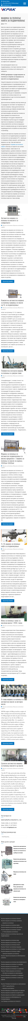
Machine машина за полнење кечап (10, 945)
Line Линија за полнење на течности (10, 1001)
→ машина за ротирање (7, 988)
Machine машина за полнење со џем (10, 942)
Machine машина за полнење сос (10, 966)
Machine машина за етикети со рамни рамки (12, 995)
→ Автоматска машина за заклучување (12, 973)
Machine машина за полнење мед (10, 940)
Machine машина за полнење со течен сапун (13, 949)
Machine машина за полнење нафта (10, 951)
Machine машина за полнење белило (11, 918)
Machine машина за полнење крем (10, 925)
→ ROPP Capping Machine (7, 986)
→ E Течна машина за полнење (9, 932)
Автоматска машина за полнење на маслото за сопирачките (9, 220)
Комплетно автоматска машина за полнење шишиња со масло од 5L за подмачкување (12, 302)
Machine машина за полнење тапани (11, 929)
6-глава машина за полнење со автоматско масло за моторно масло (12, 701)
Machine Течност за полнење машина (11, 947)
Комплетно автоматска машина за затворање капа (19, 899)
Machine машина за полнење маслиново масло (14, 962)
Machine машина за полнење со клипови (12, 964)
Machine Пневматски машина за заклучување (13, 984)
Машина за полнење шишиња (9, 307)
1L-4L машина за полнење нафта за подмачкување (10, 545)
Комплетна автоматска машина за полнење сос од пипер (19, 861)
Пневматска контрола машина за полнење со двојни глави (12, 371)
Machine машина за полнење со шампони (12, 969)
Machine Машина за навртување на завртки (13, 990)
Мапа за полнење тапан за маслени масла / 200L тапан (11, 621)
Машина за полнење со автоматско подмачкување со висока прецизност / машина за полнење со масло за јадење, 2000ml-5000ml (12, 458)
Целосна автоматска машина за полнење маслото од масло (12, 764)
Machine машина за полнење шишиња (11, 921)
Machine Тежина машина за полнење (11, 971)
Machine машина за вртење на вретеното (12, 993)
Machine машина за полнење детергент (11, 927)
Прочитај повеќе (8, 281)
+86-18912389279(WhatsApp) (10, 3)
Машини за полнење (7, 225)
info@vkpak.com (7, 5)
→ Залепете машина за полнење (10, 953)
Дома (2, 24)
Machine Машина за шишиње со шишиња (12, 975)
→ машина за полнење (7, 923)
